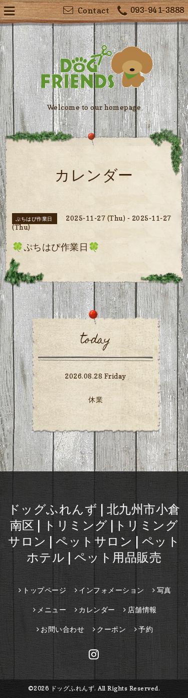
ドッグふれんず (73, 688)
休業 (95, 399)
